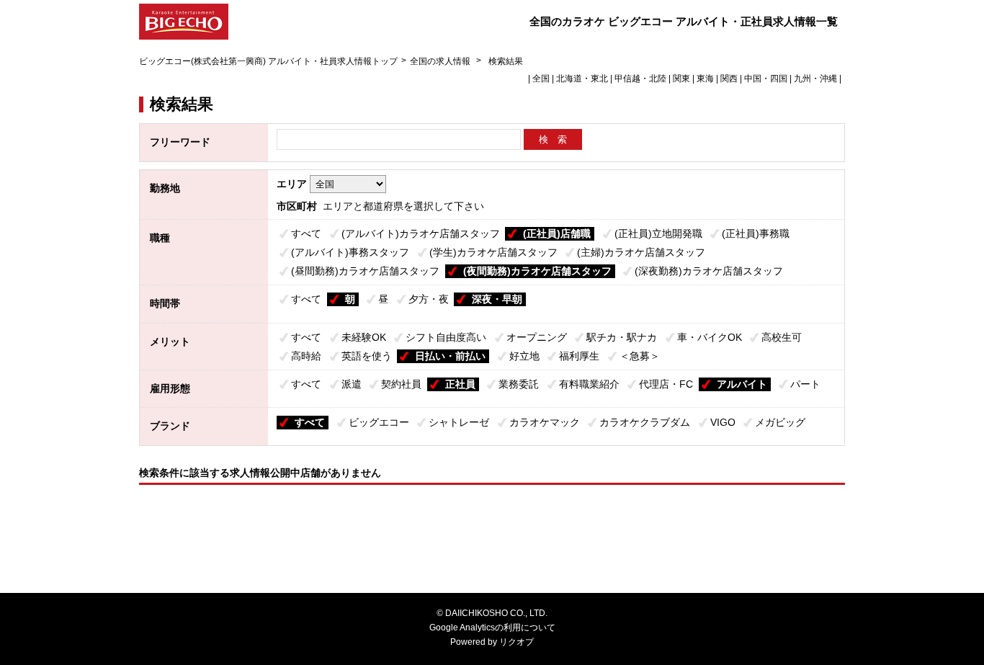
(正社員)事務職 (756, 233)
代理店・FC (666, 384)
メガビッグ (780, 422)
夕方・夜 (428, 299)
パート (805, 384)
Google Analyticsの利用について (492, 627)
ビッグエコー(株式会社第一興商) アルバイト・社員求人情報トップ (268, 61)
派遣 (351, 384)
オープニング (536, 337)
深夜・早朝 (497, 299)
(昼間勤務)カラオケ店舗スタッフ (365, 271)
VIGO (722, 422)
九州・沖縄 (815, 78)
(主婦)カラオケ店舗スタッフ (641, 252)
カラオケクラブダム (644, 422)
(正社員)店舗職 (557, 233)
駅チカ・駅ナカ (621, 337)
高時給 (306, 356)
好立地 (524, 356)
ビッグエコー (379, 422)
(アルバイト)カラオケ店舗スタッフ (420, 233)
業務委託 (518, 384)
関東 (681, 78)
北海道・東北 (582, 78)
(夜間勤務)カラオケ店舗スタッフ (537, 271)
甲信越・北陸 (640, 78)
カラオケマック (544, 422)
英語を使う (366, 356)
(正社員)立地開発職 (658, 233)
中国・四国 (765, 78)
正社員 (460, 384)
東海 (705, 78)
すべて (306, 233)
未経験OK (363, 337)
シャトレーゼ (459, 422)
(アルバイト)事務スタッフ (350, 252)
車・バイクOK (709, 337)
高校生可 (781, 337)
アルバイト (742, 384)
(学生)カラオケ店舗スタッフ (493, 252)
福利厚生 (579, 356)
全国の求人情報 (441, 61)
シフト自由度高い (446, 337)
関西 (729, 78)
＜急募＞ (640, 356)
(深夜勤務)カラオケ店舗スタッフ (709, 271)
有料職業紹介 (589, 384)
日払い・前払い (450, 356)
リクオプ (516, 642)
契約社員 (401, 384)
